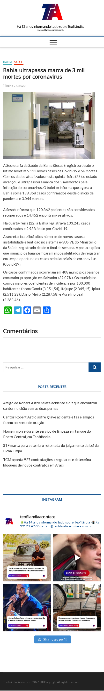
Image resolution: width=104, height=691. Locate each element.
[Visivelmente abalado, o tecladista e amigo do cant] (77, 557)
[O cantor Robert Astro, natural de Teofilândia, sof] (27, 607)
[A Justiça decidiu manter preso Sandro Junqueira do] (27, 557)
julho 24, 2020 (15, 85)
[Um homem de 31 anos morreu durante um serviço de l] (77, 607)
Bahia (7, 62)
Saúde (18, 62)
